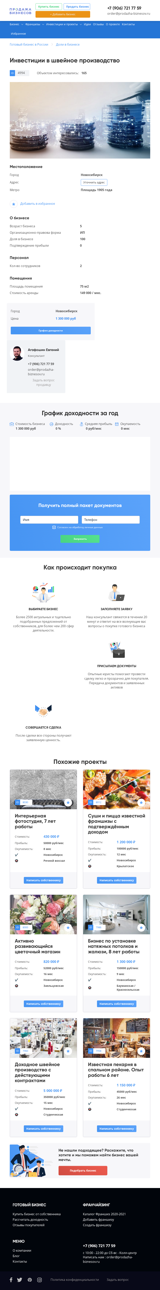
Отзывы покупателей (28, 1225)
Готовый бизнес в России (29, 44)
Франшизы (32, 24)
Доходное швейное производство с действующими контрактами (37, 1072)
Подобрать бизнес (83, 1170)
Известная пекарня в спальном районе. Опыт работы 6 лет (116, 1070)
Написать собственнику (43, 880)
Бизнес (14, 24)
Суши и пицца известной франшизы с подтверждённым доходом (116, 824)
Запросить (80, 538)
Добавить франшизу (98, 1219)
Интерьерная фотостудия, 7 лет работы (35, 821)
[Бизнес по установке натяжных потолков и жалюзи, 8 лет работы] (116, 914)
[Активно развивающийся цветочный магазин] (43, 914)
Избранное (18, 33)
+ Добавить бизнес (63, 14)
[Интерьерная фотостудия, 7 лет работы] (43, 789)
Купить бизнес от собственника (37, 1214)
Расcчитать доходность (30, 1219)
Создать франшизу (97, 1225)
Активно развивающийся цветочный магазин (37, 946)
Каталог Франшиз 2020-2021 (104, 1214)
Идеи (87, 24)
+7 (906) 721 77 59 (124, 8)
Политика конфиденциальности (75, 1279)
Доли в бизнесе (68, 44)
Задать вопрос (118, 1279)
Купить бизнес (48, 6)
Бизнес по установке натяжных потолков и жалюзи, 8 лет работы (114, 946)
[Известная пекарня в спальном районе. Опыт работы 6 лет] (116, 1038)
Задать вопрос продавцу (44, 382)
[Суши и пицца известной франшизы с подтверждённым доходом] (116, 789)
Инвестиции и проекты (62, 24)
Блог (16, 1256)
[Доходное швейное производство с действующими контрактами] (43, 1038)
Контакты (128, 24)
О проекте (113, 24)
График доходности (51, 330)
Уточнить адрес (94, 182)
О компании (22, 1250)
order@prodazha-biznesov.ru (128, 13)
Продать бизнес (77, 6)
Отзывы (98, 24)
